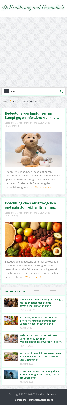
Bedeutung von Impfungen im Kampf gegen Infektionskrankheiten (33, 115)
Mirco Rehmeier (24, 122)
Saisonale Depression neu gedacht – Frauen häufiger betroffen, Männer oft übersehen (41, 374)
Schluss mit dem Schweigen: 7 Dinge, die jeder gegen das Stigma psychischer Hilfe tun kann (41, 302)
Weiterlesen (42, 187)
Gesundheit (13, 125)
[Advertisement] (33, 52)
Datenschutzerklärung (41, 399)
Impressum (20, 399)
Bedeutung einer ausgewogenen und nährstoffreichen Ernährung (30, 205)
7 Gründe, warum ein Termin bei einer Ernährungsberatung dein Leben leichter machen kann (38, 320)
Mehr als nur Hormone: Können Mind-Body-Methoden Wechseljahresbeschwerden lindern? (41, 338)
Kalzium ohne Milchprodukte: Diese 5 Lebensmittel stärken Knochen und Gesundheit (40, 356)
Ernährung (13, 215)
